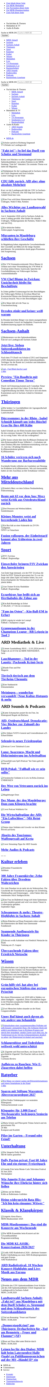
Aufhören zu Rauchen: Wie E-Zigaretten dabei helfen (21, 1065)
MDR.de (10, 138)
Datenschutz (11, 1379)
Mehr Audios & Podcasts (17, 849)
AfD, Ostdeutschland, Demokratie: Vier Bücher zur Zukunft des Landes (24, 724)
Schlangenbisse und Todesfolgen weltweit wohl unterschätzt (22, 1044)
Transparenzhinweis (14, 1381)
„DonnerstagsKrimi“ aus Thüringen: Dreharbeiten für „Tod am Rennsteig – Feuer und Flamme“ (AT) (24, 1331)
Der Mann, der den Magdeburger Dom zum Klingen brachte (23, 802)
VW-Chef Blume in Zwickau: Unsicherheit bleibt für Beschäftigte (20, 282)
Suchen (5, 36)
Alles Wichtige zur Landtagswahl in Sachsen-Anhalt (23, 209)
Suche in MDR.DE (9, 33)
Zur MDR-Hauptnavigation (17, 10)
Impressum (10, 1377)
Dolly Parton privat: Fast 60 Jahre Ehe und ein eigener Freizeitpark (24, 1161)
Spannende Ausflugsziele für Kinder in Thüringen (20, 933)
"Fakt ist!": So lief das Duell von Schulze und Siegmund (23, 152)
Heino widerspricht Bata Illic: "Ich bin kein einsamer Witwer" (22, 1201)
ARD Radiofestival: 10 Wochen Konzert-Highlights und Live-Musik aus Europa (22, 1268)
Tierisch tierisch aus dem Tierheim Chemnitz (18, 677)
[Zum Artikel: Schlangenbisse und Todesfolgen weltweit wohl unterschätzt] (24, 1031)
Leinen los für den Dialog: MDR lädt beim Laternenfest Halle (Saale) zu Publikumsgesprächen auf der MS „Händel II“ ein (23, 1354)
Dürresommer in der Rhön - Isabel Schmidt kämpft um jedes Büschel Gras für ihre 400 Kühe (24, 422)
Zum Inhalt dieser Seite (15, 3)
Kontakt (9, 1374)
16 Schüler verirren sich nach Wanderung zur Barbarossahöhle (23, 458)
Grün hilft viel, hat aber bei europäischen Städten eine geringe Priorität (24, 988)
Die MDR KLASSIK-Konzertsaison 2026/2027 (17, 1245)
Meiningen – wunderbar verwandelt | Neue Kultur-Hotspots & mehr (24, 696)
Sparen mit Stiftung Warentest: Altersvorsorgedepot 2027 (22, 1092)
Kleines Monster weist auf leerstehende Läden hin (18, 518)
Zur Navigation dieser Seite (17, 8)
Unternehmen (9, 1367)
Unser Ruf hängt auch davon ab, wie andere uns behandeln (22, 1018)
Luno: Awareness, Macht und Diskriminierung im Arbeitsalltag (23, 753)
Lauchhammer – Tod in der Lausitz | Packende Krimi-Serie (22, 660)
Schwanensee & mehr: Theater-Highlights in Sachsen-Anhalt (22, 914)
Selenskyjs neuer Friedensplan (21, 741)
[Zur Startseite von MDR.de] (6, 19)
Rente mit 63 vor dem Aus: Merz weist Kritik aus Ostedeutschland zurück (23, 499)
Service (6, 1370)
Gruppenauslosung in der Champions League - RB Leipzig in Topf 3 (24, 631)
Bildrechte (10, 1384)
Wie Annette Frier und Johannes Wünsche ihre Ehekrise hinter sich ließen (24, 1183)
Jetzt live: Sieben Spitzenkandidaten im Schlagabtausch (15, 349)
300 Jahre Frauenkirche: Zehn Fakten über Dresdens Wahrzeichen (21, 879)
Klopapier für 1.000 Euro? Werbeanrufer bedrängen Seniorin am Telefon (24, 1114)
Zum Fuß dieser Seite (15, 12)
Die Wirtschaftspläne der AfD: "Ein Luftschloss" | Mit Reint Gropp (21, 818)
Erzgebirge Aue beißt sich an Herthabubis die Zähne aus (20, 596)
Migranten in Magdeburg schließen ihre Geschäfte (18, 237)
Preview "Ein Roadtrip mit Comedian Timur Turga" (19, 378)
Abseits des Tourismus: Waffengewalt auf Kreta (17, 836)
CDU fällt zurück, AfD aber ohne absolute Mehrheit (23, 183)
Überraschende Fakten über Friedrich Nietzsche (20, 952)
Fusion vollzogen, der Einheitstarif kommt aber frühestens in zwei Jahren (24, 539)
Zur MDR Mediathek (15, 5)
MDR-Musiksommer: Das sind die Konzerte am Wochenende (24, 1226)
